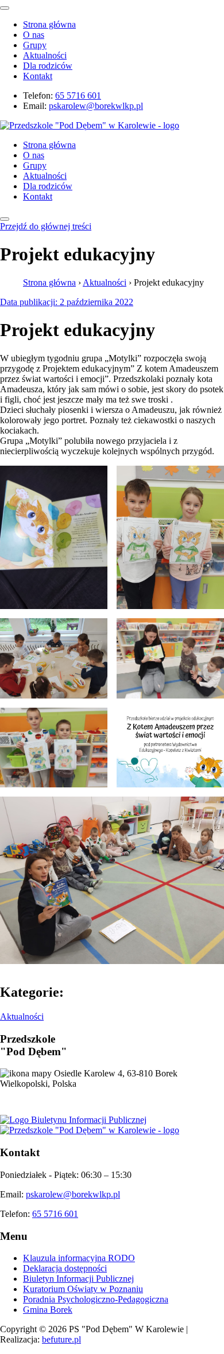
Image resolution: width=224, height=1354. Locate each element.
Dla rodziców (47, 66)
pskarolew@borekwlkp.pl (96, 106)
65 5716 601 (78, 95)
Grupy (35, 45)
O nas (33, 35)
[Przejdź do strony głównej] (89, 1130)
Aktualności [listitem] (22, 1016)
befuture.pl (61, 1339)
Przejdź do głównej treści (45, 226)
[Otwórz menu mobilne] (4, 219)
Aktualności (45, 55)
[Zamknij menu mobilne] (4, 8)
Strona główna (49, 24)
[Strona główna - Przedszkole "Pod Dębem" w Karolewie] (89, 125)
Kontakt (37, 76)
